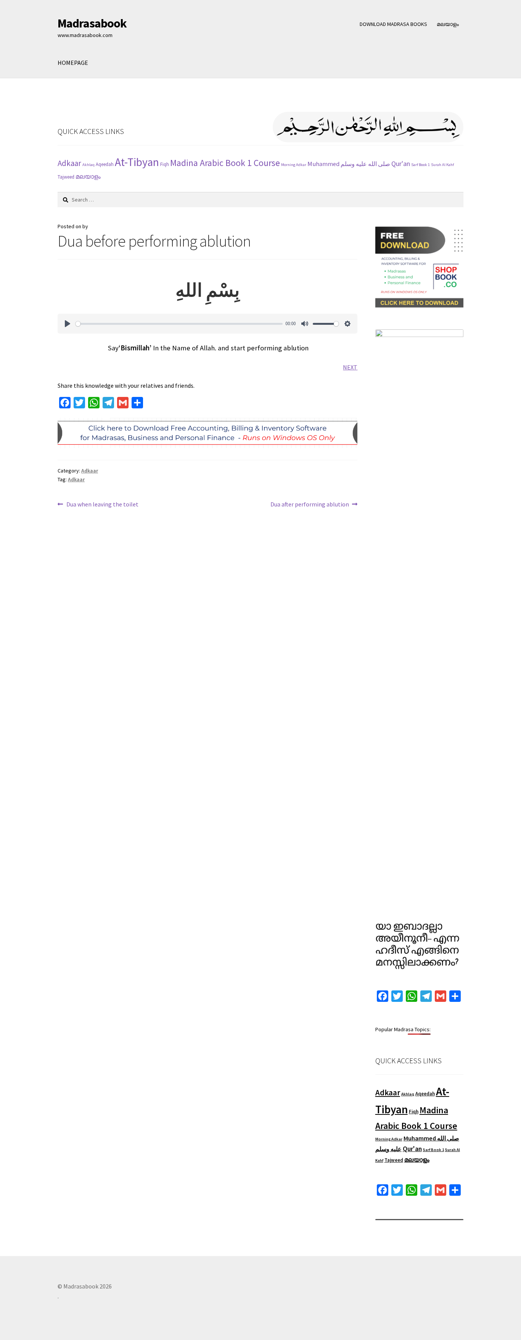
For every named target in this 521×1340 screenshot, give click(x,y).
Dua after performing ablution (309, 505)
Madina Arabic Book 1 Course (225, 162)
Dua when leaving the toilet (102, 505)
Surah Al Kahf (442, 164)
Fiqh (164, 164)
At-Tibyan (137, 162)
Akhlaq (88, 164)
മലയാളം (448, 24)
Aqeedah (105, 164)
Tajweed (66, 177)
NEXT (350, 367)
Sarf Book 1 (420, 164)
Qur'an (400, 163)
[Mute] (305, 324)
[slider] (179, 323)
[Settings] (347, 324)
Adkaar (69, 163)
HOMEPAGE (73, 62)
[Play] (67, 324)
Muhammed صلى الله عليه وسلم (348, 164)
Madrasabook (92, 23)
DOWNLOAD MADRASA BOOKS (393, 24)
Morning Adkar (293, 164)
